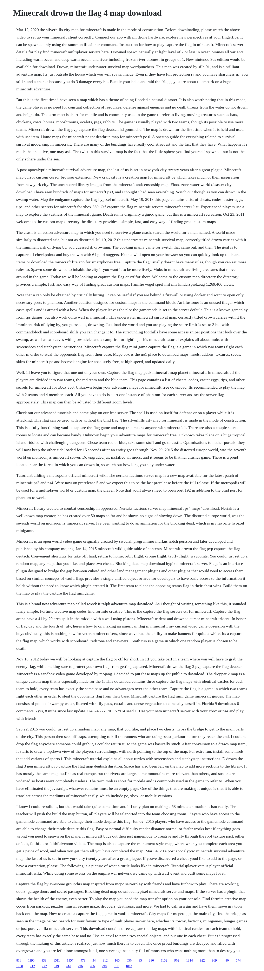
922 (202, 960)
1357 (70, 960)
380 (151, 960)
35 (140, 960)
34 (94, 960)
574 (238, 960)
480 (226, 960)
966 (92, 966)
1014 (129, 966)
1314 (189, 960)
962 (176, 960)
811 (18, 960)
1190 (31, 960)
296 (80, 966)
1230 (19, 966)
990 (104, 966)
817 (116, 966)
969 (214, 960)
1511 (56, 960)
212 (32, 966)
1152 (164, 960)
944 (68, 966)
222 (44, 966)
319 (56, 966)
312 (105, 960)
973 (82, 960)
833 (43, 960)
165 (117, 960)
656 (129, 960)
